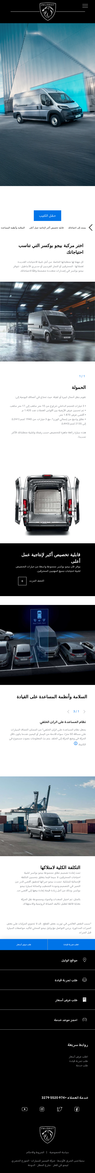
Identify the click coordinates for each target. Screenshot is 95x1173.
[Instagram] (42, 1109)
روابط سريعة (78, 1044)
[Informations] (75, 743)
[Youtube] (24, 1109)
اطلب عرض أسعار (78, 1056)
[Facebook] (77, 1109)
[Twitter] (59, 1109)
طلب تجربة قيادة (78, 1061)
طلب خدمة (82, 1065)
